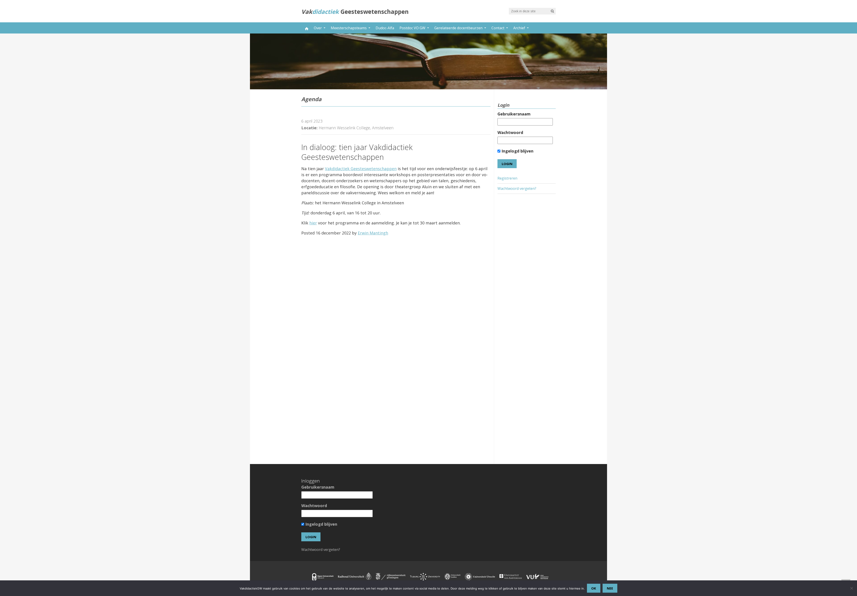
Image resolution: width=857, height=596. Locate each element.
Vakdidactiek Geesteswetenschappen (361, 168)
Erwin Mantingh (373, 233)
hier (313, 223)
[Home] (306, 27)
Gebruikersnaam (513, 114)
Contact (498, 27)
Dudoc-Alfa (385, 27)
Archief (519, 27)
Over (318, 27)
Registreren (507, 178)
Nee (610, 588)
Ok (593, 588)
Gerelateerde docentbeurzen (458, 27)
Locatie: (309, 127)
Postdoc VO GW (412, 27)
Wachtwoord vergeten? (516, 188)
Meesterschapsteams (349, 27)
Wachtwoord (510, 132)
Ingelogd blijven (516, 151)
